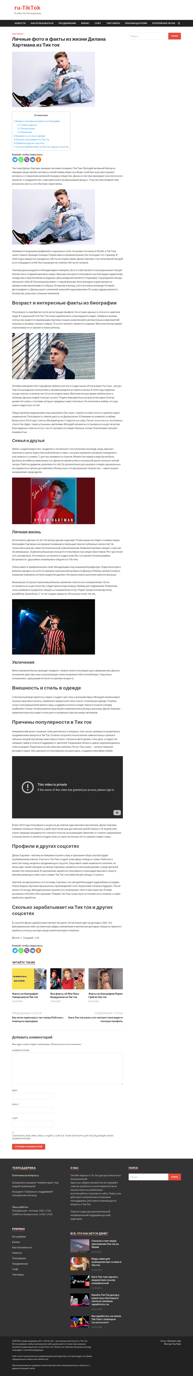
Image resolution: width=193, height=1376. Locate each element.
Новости (20, 23)
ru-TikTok (27, 7)
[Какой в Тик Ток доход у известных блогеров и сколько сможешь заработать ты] (79, 1295)
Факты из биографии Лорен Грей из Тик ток (106, 995)
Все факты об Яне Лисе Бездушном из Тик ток (64, 995)
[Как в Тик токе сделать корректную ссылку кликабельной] (79, 1277)
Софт (98, 23)
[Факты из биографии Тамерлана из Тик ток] (29, 990)
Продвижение (67, 23)
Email (16, 1104)
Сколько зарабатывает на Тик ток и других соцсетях (41, 146)
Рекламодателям (136, 23)
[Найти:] (155, 36)
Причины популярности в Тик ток (31, 139)
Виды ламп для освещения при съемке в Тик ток (106, 1261)
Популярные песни (163, 23)
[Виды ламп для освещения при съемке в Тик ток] (79, 1259)
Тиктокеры (113, 23)
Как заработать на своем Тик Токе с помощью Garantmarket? (106, 1319)
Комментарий (20, 1050)
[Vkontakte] (32, 159)
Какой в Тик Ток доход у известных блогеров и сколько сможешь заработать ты (105, 1299)
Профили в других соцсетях (29, 143)
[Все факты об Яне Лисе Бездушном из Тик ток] (67, 990)
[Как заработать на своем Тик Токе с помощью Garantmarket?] (79, 1316)
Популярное (19, 1258)
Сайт (15, 1118)
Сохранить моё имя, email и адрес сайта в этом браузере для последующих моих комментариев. (63, 1137)
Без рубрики (19, 1236)
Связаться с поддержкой (38, 1191)
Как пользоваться (42, 23)
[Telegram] (15, 159)
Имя (15, 1090)
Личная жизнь (26, 128)
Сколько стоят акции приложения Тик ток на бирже (105, 1243)
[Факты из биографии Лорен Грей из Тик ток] (106, 990)
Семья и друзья (27, 124)
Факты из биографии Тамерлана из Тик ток (25, 995)
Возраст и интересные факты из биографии (37, 121)
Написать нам (174, 1341)
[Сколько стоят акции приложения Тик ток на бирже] (79, 1241)
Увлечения (24, 132)
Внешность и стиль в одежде (29, 135)
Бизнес (85, 23)
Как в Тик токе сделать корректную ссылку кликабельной (105, 1279)
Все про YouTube (172, 1344)
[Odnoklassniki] (38, 159)
